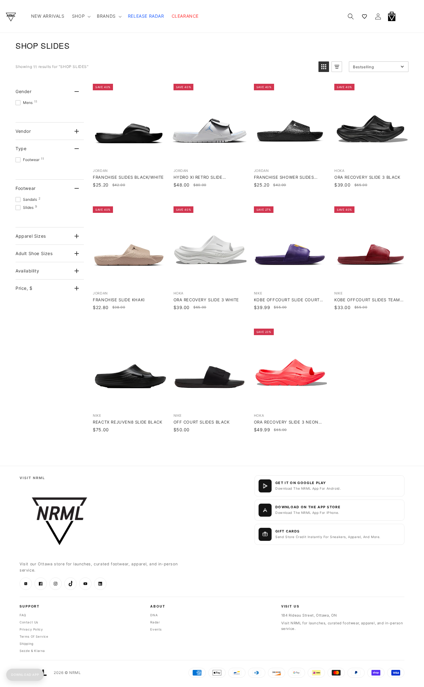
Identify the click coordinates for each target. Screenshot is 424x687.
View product (129, 157)
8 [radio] (105, 139)
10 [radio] (124, 139)
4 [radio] (342, 139)
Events (156, 629)
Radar (155, 622)
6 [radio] (361, 139)
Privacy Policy (31, 629)
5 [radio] (351, 139)
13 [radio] (153, 139)
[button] (408, 16)
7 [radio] (370, 139)
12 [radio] (143, 139)
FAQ (23, 615)
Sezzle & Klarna (32, 651)
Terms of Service (34, 636)
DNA (154, 615)
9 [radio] (115, 139)
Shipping (27, 643)
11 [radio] (133, 139)
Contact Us (29, 622)
